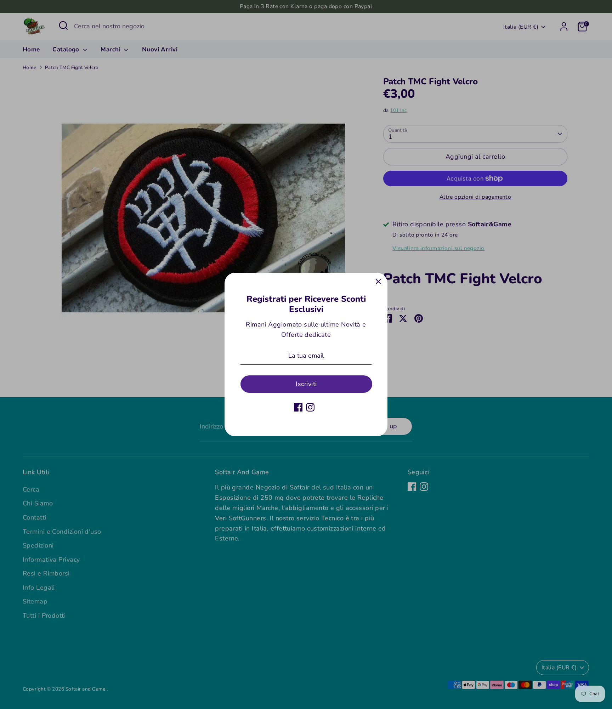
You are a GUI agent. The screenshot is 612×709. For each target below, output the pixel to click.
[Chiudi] (378, 282)
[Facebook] (298, 407)
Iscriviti (306, 384)
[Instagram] (310, 407)
